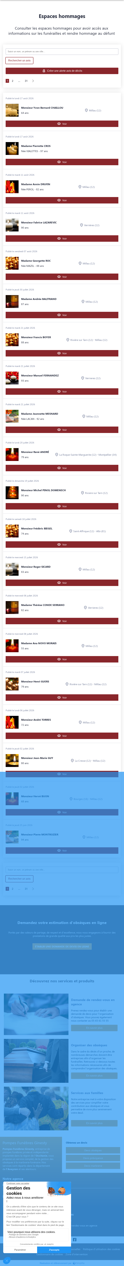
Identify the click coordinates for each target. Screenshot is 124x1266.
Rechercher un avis (19, 60)
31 (26, 80)
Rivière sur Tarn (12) (81, 340)
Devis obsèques (93, 1150)
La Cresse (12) (83, 760)
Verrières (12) (91, 225)
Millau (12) (95, 110)
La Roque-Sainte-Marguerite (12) (77, 454)
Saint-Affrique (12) (83, 531)
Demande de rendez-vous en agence (77, 1225)
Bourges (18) (81, 799)
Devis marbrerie (93, 1165)
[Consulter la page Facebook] (75, 1240)
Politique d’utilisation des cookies (101, 1249)
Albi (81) (101, 531)
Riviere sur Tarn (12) (96, 493)
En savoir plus (94, 1028)
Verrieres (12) (92, 378)
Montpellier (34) (107, 454)
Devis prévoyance (93, 1158)
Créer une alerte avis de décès (64, 70)
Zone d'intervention (77, 1254)
